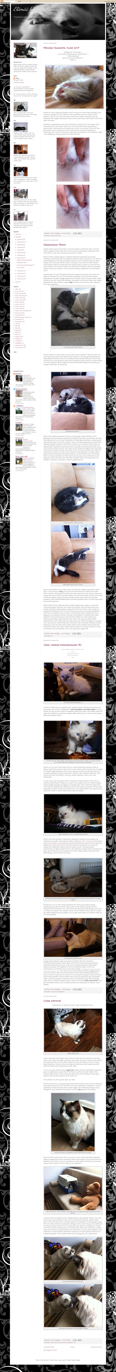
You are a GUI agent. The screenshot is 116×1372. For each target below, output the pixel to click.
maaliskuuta (20, 274)
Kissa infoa (18, 291)
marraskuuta (21, 242)
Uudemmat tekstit (49, 1347)
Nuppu (17, 330)
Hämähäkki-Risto (55, 244)
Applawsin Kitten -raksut (83, 841)
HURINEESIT (19, 406)
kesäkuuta (20, 255)
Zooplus (17, 339)
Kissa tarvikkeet (19, 296)
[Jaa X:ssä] (77, 233)
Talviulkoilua (26, 424)
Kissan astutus (54, 236)
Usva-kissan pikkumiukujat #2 (62, 645)
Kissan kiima (53, 992)
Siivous (17, 335)
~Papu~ (17, 78)
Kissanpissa (18, 319)
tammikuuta (21, 279)
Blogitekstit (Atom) (52, 1350)
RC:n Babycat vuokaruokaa (57, 843)
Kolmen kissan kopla (21, 456)
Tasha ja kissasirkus (21, 389)
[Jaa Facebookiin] (79, 233)
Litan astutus (52, 1000)
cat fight (17, 341)
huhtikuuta (20, 271)
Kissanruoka (18, 322)
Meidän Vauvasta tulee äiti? (61, 48)
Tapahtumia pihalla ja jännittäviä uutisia (28, 458)
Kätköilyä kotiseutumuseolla (28, 440)
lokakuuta (20, 245)
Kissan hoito (18, 302)
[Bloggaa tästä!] (75, 233)
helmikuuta (20, 276)
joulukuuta (20, 239)
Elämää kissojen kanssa (36, 9)
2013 (17, 234)
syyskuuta (20, 247)
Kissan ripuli (18, 313)
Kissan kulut (18, 307)
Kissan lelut (18, 309)
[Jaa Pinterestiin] (81, 233)
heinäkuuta (20, 253)
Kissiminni (18, 374)
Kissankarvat (19, 315)
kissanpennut (61, 992)
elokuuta (19, 250)
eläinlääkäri (18, 343)
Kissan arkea (19, 298)
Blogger (78, 1360)
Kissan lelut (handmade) (22, 311)
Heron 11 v (25, 391)
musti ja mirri (19, 348)
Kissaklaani (18, 423)
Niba (16, 328)
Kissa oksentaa (19, 294)
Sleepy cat (18, 337)
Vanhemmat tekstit (96, 1347)
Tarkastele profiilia (19, 83)
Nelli (51, 636)
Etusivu (73, 1347)
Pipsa (16, 332)
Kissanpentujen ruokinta (22, 317)
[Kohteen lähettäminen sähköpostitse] (74, 233)
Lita (60, 236)
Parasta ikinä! (19, 438)
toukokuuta (20, 258)
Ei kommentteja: (66, 233)
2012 (17, 237)
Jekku (17, 289)
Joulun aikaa (26, 375)
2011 (17, 282)
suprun (64, 1360)
